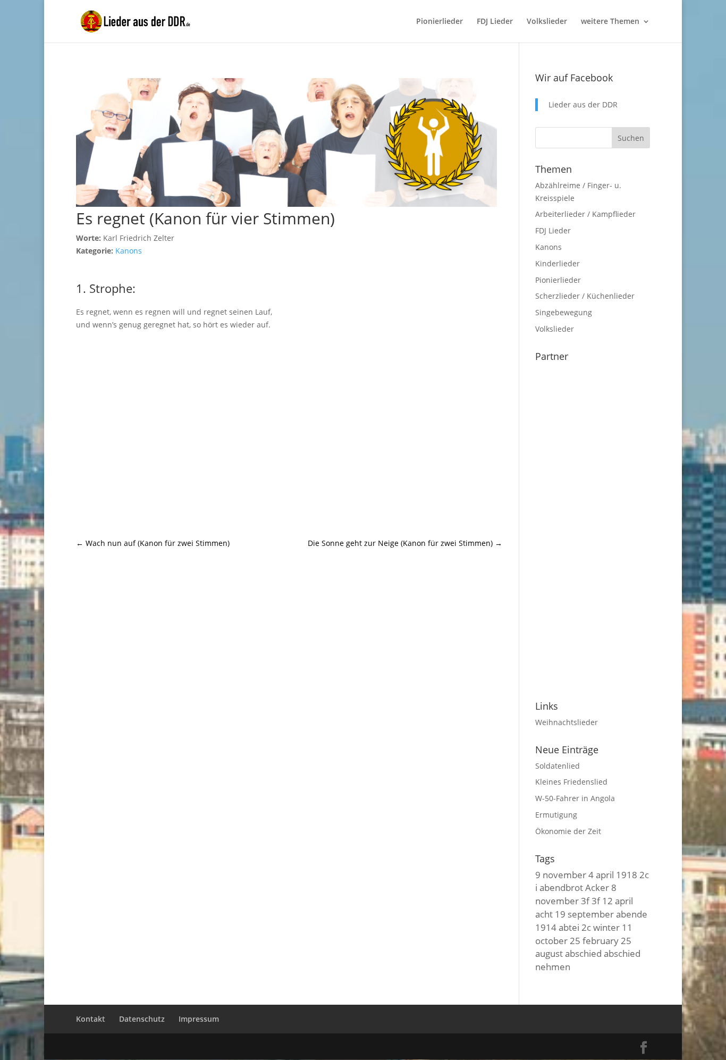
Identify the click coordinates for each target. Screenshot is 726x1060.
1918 (626, 874)
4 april (601, 874)
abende (631, 913)
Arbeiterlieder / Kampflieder (585, 214)
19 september (584, 913)
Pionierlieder (439, 22)
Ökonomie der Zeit (568, 831)
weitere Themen (610, 22)
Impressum (199, 1019)
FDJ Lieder (495, 22)
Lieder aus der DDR (583, 104)
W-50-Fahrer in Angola (575, 798)
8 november (576, 894)
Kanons (128, 251)
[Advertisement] (289, 433)
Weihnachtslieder (566, 722)
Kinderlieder (557, 263)
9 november (560, 874)
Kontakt (90, 1019)
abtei (569, 927)
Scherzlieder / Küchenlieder (585, 296)
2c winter (600, 927)
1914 (545, 927)
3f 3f (590, 900)
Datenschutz (142, 1019)
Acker (597, 887)
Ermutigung (556, 815)
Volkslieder (547, 22)
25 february (594, 940)
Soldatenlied (557, 766)
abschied (583, 953)
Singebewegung (563, 312)
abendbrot (561, 887)
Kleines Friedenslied (571, 782)
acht (544, 913)
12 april (617, 900)
